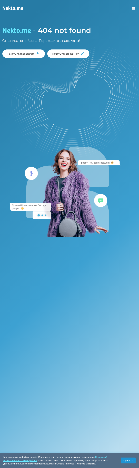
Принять (128, 460)
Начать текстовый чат (65, 53)
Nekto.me (12, 8)
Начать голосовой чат (20, 53)
